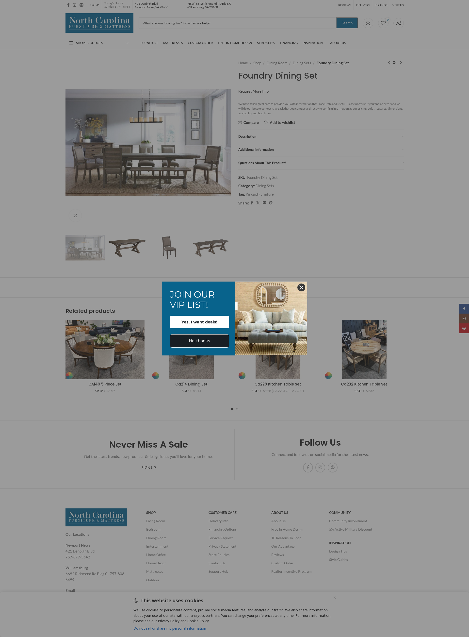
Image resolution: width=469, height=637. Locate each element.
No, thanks (199, 340)
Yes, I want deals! (199, 322)
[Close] (301, 287)
